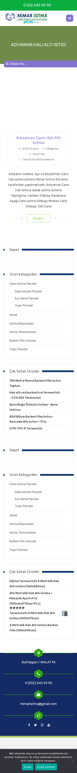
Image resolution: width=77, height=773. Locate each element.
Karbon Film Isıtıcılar (22, 340)
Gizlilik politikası (46, 766)
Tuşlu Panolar (24, 305)
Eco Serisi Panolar (27, 298)
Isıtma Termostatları (22, 332)
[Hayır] (72, 761)
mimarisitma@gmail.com (38, 704)
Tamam (28, 766)
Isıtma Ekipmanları (21, 323)
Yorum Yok (38, 154)
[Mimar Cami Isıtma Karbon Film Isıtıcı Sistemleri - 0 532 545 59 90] (28, 18)
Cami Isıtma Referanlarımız (38, 159)
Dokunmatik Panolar (28, 291)
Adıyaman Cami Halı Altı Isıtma (38, 140)
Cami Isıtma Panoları (23, 283)
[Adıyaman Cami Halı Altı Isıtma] (38, 102)
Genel (13, 315)
